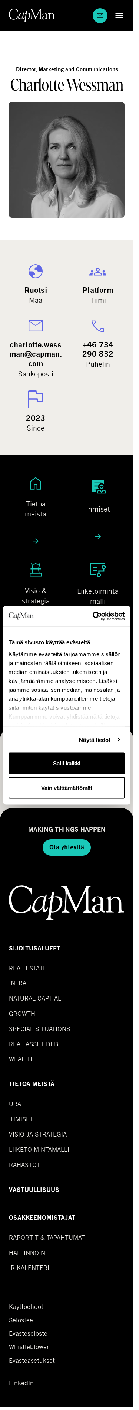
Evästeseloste (28, 1333)
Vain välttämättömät (66, 787)
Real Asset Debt (35, 1044)
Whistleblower (29, 1347)
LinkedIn (21, 1383)
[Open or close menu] (117, 15)
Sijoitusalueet (34, 948)
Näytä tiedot (94, 739)
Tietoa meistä (31, 1084)
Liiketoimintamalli (39, 1149)
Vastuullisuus (34, 1189)
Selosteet (22, 1320)
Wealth (20, 1059)
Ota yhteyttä (66, 847)
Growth (22, 1013)
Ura (15, 1104)
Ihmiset (21, 1119)
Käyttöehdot (26, 1306)
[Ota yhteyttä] (100, 15)
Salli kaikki (66, 763)
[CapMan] (32, 15)
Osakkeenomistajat (42, 1217)
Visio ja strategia (38, 1134)
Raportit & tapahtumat (47, 1237)
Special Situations (39, 1029)
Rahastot (24, 1164)
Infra (17, 983)
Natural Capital (35, 998)
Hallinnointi (30, 1253)
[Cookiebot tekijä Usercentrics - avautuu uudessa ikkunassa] (94, 616)
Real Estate (28, 968)
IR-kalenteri (29, 1267)
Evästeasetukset (32, 1360)
